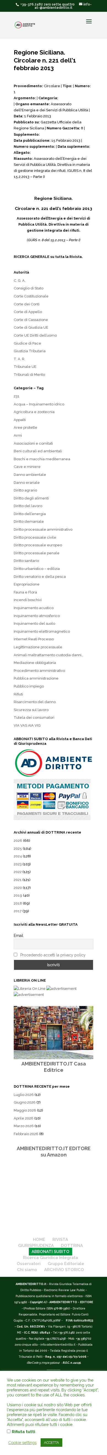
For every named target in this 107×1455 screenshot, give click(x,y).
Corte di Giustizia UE (31, 327)
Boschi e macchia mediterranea (42, 459)
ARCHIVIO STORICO (64, 1269)
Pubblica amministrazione (36, 678)
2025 (18, 848)
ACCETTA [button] (51, 1442)
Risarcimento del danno (35, 702)
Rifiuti (18, 694)
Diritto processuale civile (35, 537)
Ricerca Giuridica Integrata (50, 1257)
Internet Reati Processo (34, 639)
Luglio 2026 (24, 1095)
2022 (18, 872)
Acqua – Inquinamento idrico (39, 404)
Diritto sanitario (26, 561)
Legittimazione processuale (38, 647)
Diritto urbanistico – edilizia (37, 569)
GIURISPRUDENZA (36, 1245)
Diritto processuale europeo (38, 545)
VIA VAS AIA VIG (27, 725)
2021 (18, 880)
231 (16, 396)
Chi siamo (27, 1269)
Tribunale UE (25, 367)
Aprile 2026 (23, 1118)
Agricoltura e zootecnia (34, 412)
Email (18, 935)
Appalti (20, 420)
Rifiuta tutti (23, 1431)
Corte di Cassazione (31, 320)
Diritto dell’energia (30, 514)
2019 (18, 895)
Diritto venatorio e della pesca (40, 577)
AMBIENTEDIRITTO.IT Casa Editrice (53, 1067)
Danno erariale (27, 483)
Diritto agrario (25, 490)
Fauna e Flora (25, 592)
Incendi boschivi (28, 600)
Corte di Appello (28, 312)
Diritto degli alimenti (31, 498)
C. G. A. (20, 281)
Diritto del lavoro (28, 506)
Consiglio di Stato (28, 288)
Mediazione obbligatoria (35, 663)
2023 (18, 864)
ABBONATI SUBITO (50, 1251)
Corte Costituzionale (31, 296)
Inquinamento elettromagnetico (42, 631)
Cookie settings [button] (22, 1442)
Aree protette (25, 427)
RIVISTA (60, 1239)
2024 (18, 856)
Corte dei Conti (27, 304)
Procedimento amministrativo (39, 671)
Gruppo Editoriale (66, 1263)
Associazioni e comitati (33, 443)
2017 (18, 911)
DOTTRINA (72, 1245)
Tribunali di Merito (29, 375)
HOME (39, 1239)
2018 (18, 903)
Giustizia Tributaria (30, 351)
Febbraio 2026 (26, 1134)
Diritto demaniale (29, 521)
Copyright (36, 1302)
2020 (18, 888)
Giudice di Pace (27, 343)
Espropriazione (27, 584)
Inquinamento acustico (34, 608)
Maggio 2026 (25, 1110)
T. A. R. (19, 359)
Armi (18, 435)
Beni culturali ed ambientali (38, 451)
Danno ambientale (30, 475)
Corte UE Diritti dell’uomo (35, 335)
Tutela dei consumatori (34, 717)
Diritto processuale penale (37, 553)
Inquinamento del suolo (34, 623)
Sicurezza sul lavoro (31, 710)
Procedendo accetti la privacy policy (53, 955)
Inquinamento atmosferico (37, 616)
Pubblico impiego (29, 686)
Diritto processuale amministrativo (43, 529)
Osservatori (29, 1263)
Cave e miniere (27, 467)
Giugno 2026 (25, 1102)
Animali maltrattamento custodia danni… (48, 655)
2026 (18, 841)
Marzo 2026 (24, 1126)
